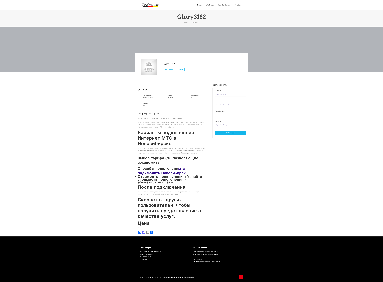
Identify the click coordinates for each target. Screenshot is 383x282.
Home (186, 22)
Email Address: (219, 101)
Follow (181, 69)
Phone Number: (220, 111)
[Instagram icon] (236, 277)
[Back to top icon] (241, 277)
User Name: (218, 90)
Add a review (168, 69)
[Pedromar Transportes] (150, 5)
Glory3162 (195, 22)
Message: (218, 121)
